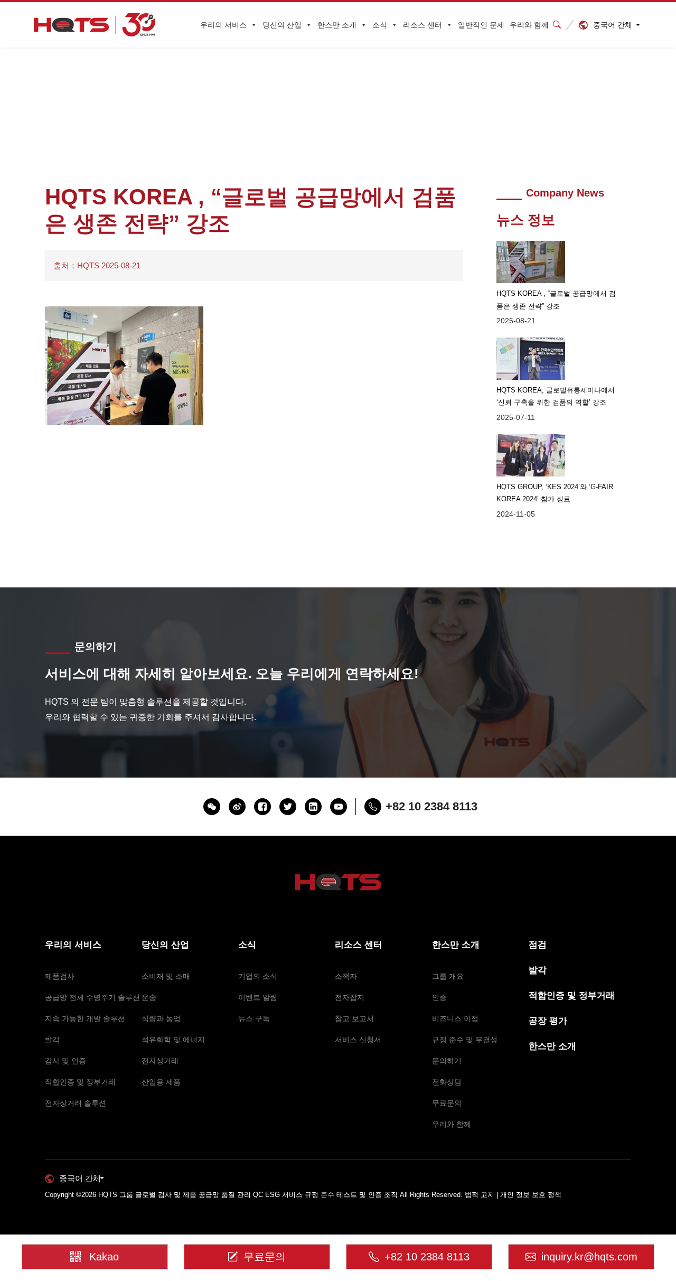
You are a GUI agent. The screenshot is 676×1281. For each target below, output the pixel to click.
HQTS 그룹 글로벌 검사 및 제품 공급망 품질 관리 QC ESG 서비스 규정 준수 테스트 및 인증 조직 (248, 1195)
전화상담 (447, 1082)
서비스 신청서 (358, 1039)
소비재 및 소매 (166, 976)
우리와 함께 (529, 25)
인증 (439, 997)
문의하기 (447, 1060)
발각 (52, 1039)
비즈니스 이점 (455, 1018)
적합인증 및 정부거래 (80, 1082)
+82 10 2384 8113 (427, 1257)
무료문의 (447, 1103)
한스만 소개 (336, 25)
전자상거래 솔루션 (75, 1103)
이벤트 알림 (257, 997)
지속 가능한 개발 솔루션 (85, 1018)
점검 (538, 945)
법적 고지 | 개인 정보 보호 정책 (513, 1195)
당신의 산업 (282, 25)
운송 (149, 997)
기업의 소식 (257, 976)
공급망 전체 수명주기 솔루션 (92, 997)
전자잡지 (349, 997)
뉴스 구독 (254, 1018)
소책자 (346, 976)
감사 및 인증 (65, 1060)
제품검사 (59, 976)
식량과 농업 (161, 1018)
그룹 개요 (448, 976)
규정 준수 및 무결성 (464, 1039)
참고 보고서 (354, 1018)
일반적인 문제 (481, 25)
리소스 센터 (422, 25)
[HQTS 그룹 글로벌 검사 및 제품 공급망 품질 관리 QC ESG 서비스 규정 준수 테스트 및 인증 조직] (95, 25)
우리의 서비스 (223, 25)
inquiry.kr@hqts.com (589, 1257)
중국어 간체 (612, 25)
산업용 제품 (161, 1082)
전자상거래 (160, 1060)
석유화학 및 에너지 (173, 1039)
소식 (379, 25)
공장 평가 (548, 1021)
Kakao (104, 1257)
